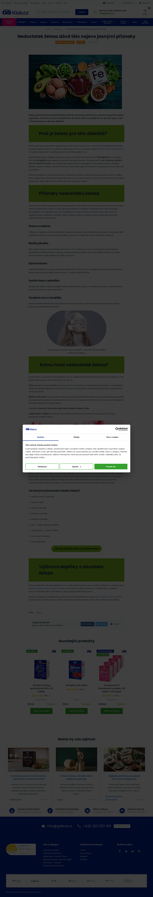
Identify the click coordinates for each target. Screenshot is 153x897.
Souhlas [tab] (40, 437)
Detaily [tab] (76, 437)
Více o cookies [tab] (112, 437)
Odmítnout (42, 466)
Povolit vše (110, 466)
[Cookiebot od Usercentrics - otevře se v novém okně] (117, 429)
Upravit (75, 466)
